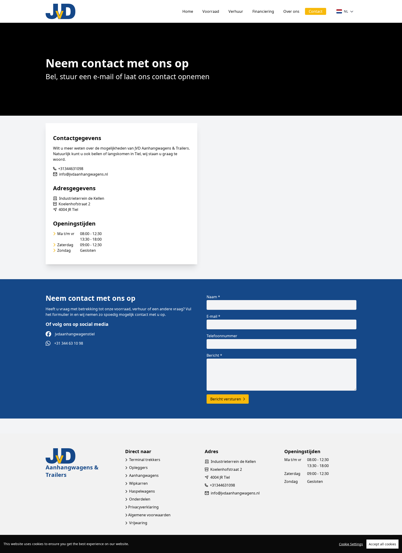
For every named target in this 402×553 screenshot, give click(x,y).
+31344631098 (70, 168)
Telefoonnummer (222, 335)
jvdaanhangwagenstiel (75, 334)
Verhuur (235, 11)
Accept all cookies (382, 544)
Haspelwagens (142, 491)
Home (187, 11)
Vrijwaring (138, 522)
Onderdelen (139, 499)
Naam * (213, 296)
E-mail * (213, 316)
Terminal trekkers (144, 459)
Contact (315, 11)
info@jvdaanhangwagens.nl (83, 174)
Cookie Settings (351, 544)
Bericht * (214, 355)
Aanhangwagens (144, 475)
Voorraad (210, 11)
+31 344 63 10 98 (68, 343)
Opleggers (138, 467)
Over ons (291, 11)
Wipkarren (138, 483)
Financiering (263, 11)
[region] (201, 544)
